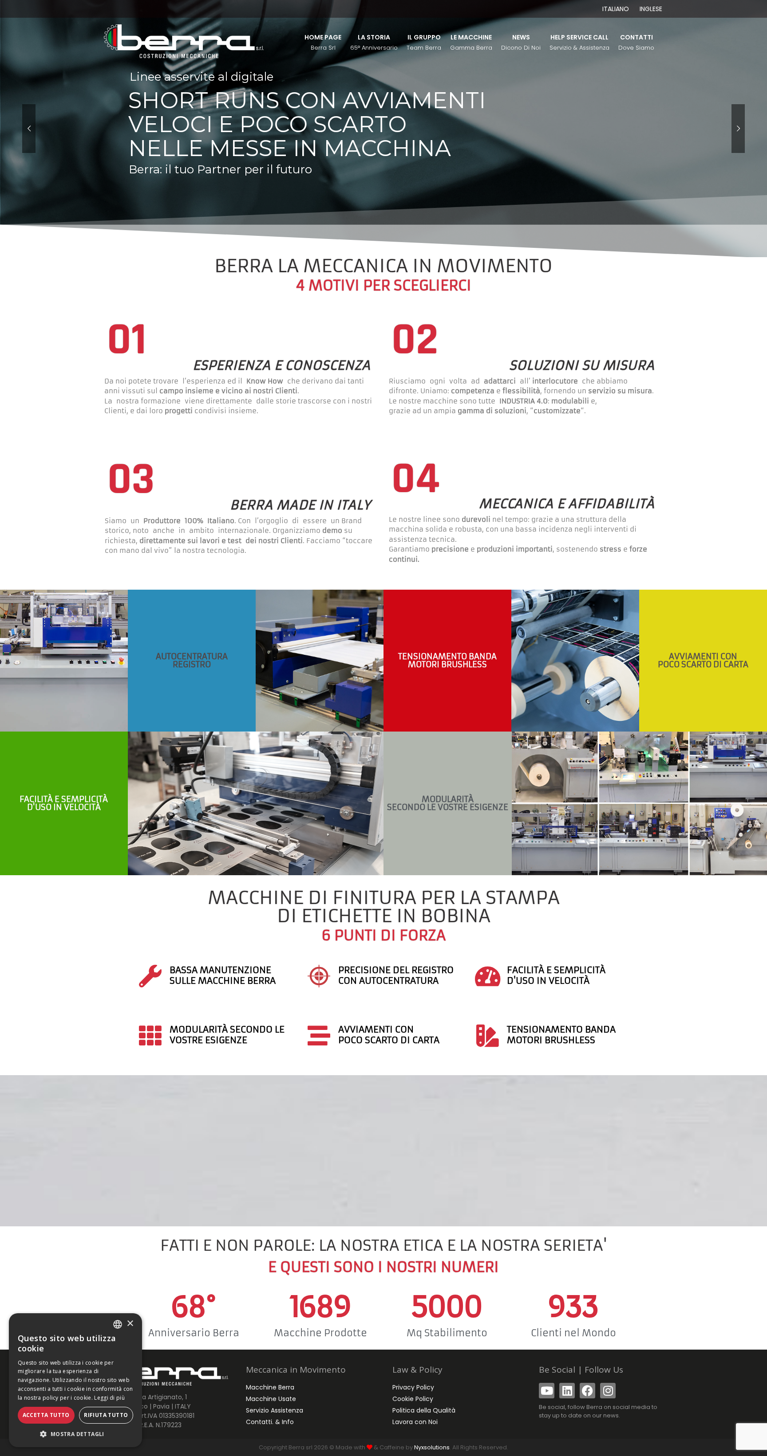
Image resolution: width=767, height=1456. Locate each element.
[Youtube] (546, 1390)
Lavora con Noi (415, 1421)
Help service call (579, 42)
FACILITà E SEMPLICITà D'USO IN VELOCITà (64, 803)
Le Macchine (471, 42)
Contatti (636, 42)
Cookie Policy (412, 1398)
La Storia (374, 42)
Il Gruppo (424, 42)
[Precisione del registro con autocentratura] (319, 976)
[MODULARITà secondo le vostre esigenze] (150, 1035)
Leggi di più (109, 1397)
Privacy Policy (413, 1387)
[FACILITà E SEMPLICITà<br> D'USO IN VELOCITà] (487, 976)
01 (126, 340)
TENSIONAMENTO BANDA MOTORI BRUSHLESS (447, 660)
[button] (75, 1433)
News (521, 42)
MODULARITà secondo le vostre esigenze (447, 803)
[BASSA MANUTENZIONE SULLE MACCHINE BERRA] (150, 976)
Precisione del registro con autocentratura (396, 975)
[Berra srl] (184, 40)
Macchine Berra (270, 1387)
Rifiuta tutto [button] (106, 1415)
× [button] (130, 1323)
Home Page (322, 42)
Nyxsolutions (432, 1447)
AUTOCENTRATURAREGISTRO (192, 660)
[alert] (75, 1380)
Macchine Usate (271, 1398)
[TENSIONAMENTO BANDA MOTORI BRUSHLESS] (487, 1035)
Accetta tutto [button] (46, 1415)
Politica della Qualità (423, 1410)
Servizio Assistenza (274, 1410)
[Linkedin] (567, 1390)
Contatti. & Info (270, 1421)
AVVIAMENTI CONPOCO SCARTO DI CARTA (703, 660)
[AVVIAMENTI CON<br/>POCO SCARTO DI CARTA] (319, 1035)
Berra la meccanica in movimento (383, 274)
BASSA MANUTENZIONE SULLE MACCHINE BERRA (223, 975)
